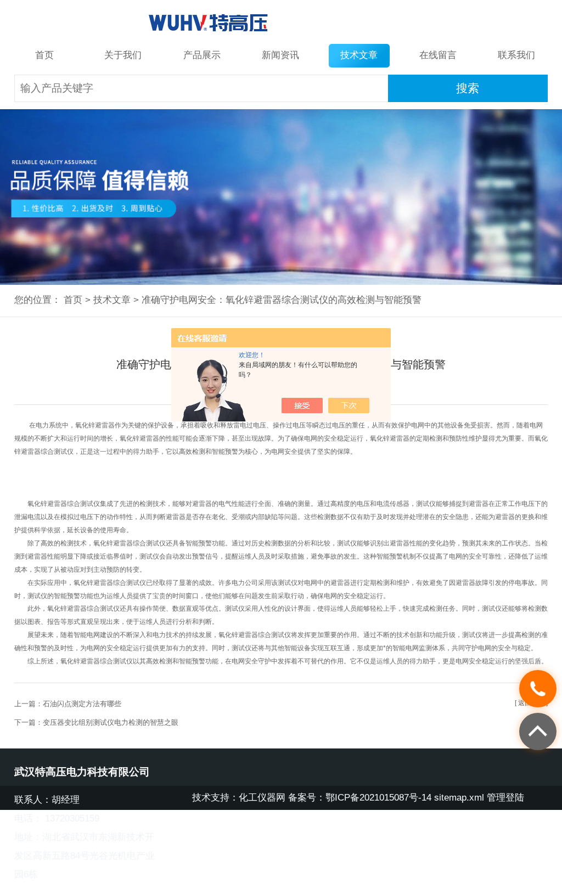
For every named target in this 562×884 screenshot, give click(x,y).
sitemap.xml (459, 797)
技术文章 (359, 55)
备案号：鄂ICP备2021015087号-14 (359, 797)
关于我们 (123, 55)
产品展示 (202, 55)
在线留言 (438, 55)
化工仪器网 (262, 797)
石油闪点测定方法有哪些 (82, 704)
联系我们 (516, 55)
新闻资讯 (280, 55)
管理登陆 (505, 797)
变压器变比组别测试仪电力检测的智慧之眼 (110, 722)
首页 (44, 55)
